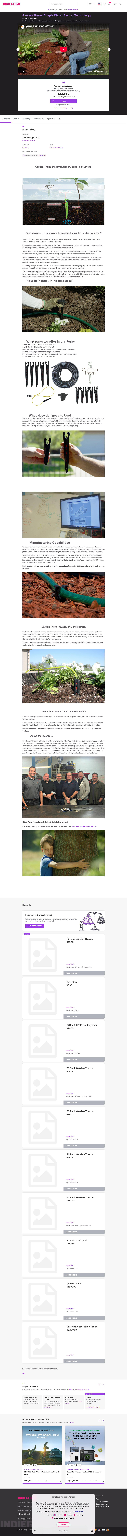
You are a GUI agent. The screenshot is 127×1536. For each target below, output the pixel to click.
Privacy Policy (22, 1530)
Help (70, 1389)
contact (32, 141)
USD (90, 4)
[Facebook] (19, 1507)
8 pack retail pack (76, 1240)
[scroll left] (17, 49)
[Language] (99, 4)
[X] (22, 1507)
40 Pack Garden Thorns (79, 1154)
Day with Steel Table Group (82, 1326)
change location (73, 9)
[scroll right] (109, 49)
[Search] (51, 4)
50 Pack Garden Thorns (79, 1197)
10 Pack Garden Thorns (79, 938)
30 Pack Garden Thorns (79, 1111)
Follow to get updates (93, 1407)
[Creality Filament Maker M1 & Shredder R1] (85, 1445)
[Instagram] (28, 1507)
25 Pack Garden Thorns (79, 1068)
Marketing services (102, 1501)
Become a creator (102, 1504)
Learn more (48, 1407)
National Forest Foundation (84, 826)
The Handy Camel (30, 18)
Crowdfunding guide (82, 1389)
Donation (71, 982)
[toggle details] (61, 1483)
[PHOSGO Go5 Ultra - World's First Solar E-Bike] (42, 1445)
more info (25, 141)
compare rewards (34, 926)
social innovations (56, 147)
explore (71, 1422)
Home (25, 147)
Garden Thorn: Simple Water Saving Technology (56, 15)
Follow (63, 101)
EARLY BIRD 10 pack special (81, 1025)
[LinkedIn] (31, 1507)
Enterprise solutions (102, 1506)
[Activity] (109, 4)
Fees (97, 1499)
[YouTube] (25, 1507)
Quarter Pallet (74, 1283)
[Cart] (104, 4)
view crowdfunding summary (63, 108)
